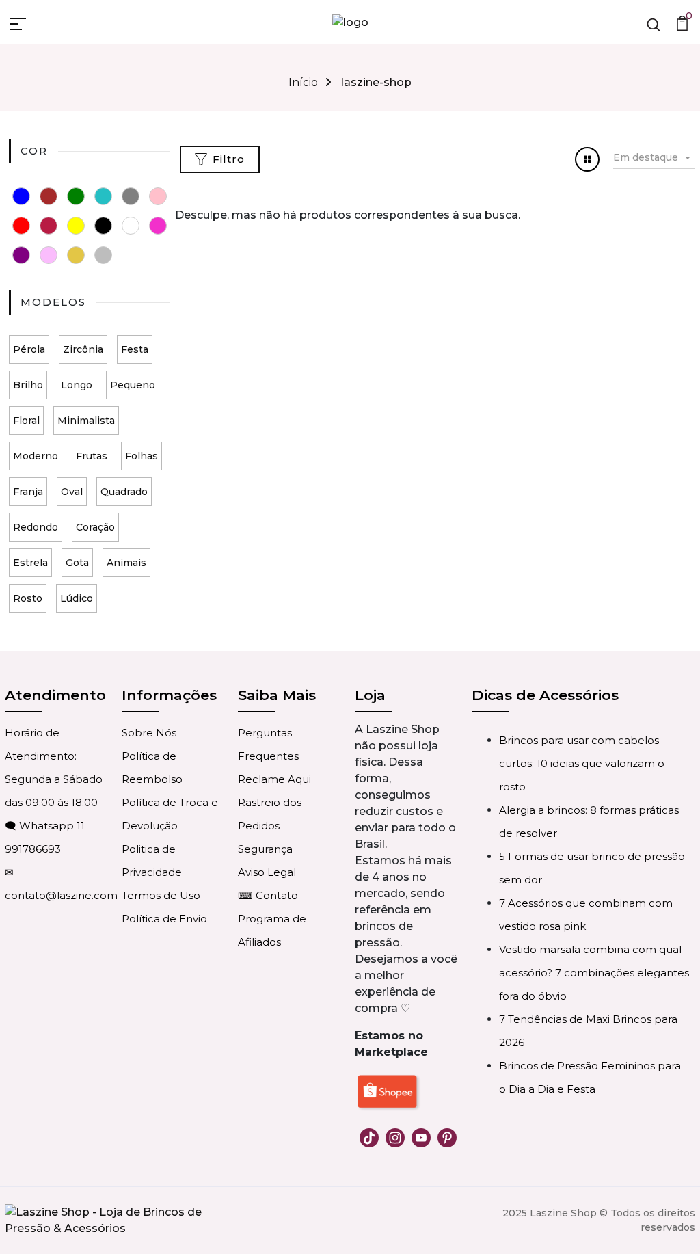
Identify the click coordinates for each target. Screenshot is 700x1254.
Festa (134, 349)
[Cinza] (130, 196)
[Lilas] (48, 255)
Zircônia (83, 349)
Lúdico (76, 598)
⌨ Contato (268, 895)
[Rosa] (158, 196)
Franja (28, 491)
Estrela (30, 563)
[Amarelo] (76, 226)
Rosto (27, 598)
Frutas (91, 456)
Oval (72, 491)
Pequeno (132, 385)
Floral (26, 420)
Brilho (28, 385)
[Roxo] (21, 255)
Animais (126, 563)
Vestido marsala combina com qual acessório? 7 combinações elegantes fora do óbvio (594, 972)
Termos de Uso (161, 895)
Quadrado (124, 491)
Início (303, 82)
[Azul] (21, 196)
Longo (76, 385)
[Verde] (76, 196)
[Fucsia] (158, 226)
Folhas (141, 456)
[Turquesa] (103, 196)
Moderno (35, 456)
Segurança (265, 848)
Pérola (29, 349)
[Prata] (103, 255)
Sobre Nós (149, 732)
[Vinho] (48, 226)
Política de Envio (164, 918)
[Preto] (103, 226)
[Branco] (130, 226)
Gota (77, 563)
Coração (95, 527)
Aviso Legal (267, 872)
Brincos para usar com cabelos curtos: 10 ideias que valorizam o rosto (581, 763)
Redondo (35, 527)
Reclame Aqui (274, 779)
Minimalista (86, 420)
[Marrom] (48, 196)
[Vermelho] (21, 226)
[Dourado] (76, 255)
